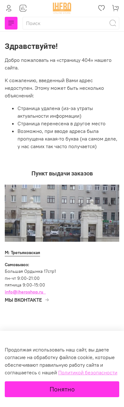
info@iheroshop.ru (24, 292)
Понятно (62, 389)
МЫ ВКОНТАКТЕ (23, 300)
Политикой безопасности (87, 372)
